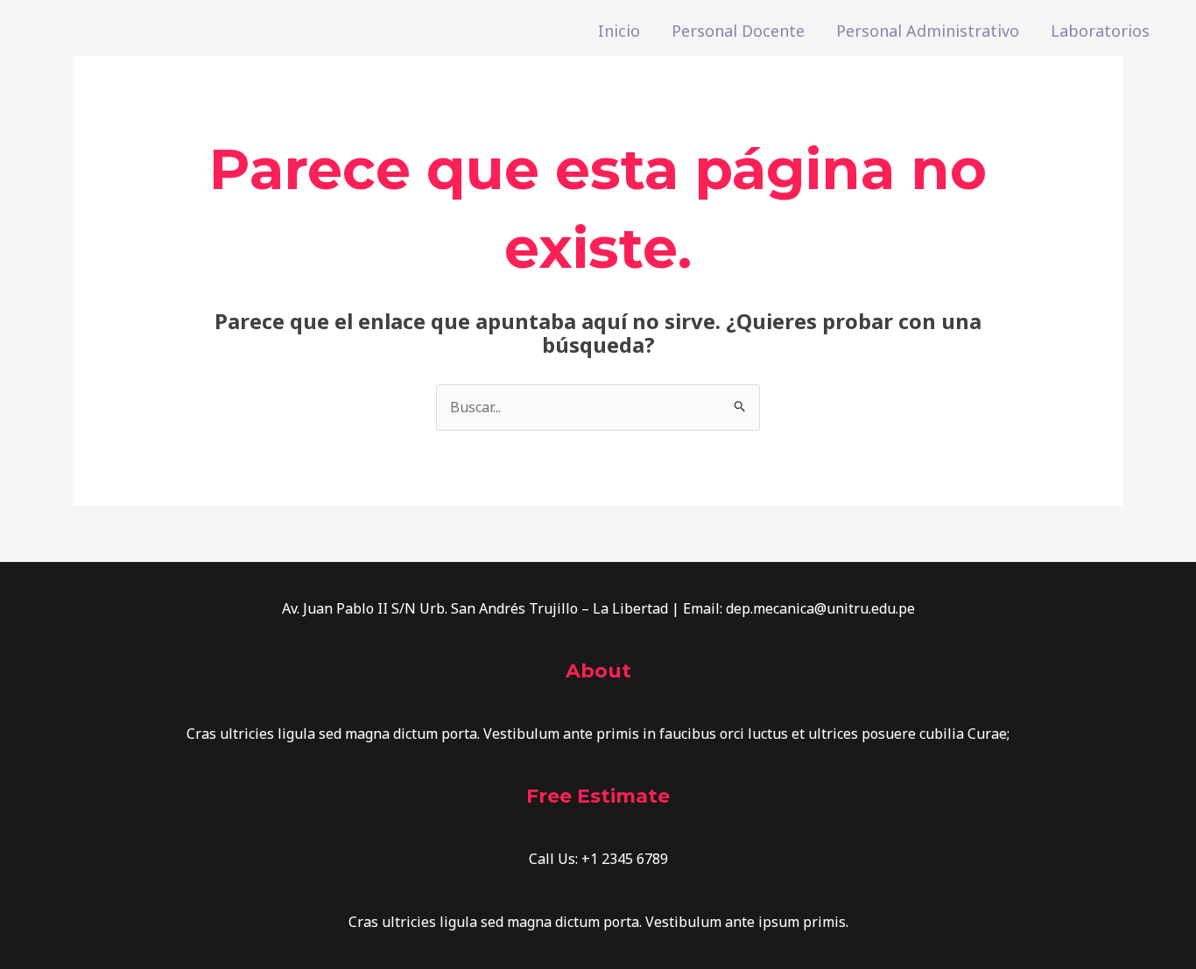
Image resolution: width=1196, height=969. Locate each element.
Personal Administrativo (927, 30)
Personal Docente (738, 30)
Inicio (619, 30)
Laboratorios (1100, 30)
